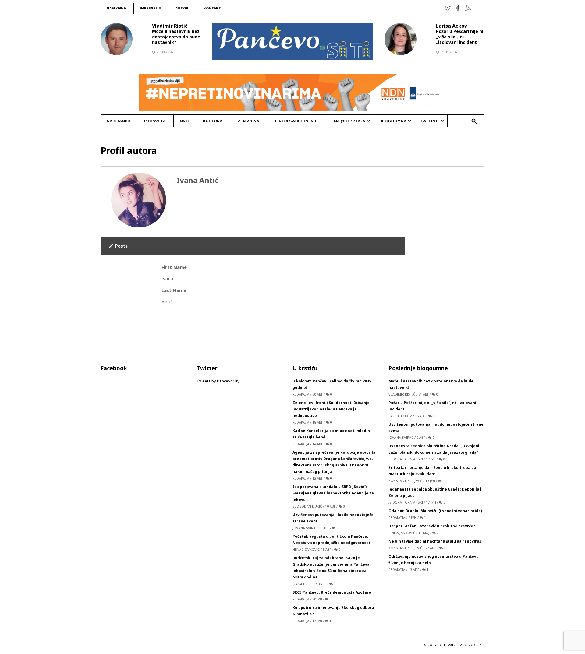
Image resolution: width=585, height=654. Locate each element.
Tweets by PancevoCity (218, 381)
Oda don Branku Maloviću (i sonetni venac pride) (435, 510)
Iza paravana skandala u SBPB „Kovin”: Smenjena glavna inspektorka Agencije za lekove (333, 493)
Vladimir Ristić (169, 26)
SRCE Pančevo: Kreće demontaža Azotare (331, 592)
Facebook (114, 368)
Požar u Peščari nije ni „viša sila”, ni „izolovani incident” (459, 36)
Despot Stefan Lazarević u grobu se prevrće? (431, 526)
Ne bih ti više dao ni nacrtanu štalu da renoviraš (434, 541)
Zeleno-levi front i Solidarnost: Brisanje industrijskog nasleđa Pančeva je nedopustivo (331, 409)
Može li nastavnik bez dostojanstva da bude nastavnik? (176, 36)
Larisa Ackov (451, 26)
